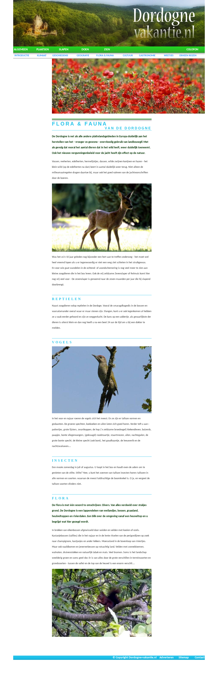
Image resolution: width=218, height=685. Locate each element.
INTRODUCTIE (21, 55)
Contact (200, 657)
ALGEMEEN (21, 49)
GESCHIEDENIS (60, 55)
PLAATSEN (42, 49)
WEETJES (169, 55)
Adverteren (166, 657)
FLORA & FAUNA (105, 55)
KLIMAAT (41, 55)
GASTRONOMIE (147, 55)
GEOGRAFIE (83, 55)
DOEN (85, 49)
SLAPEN (63, 49)
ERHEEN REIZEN (187, 55)
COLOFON (192, 49)
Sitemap (184, 657)
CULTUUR (128, 55)
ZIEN (107, 49)
